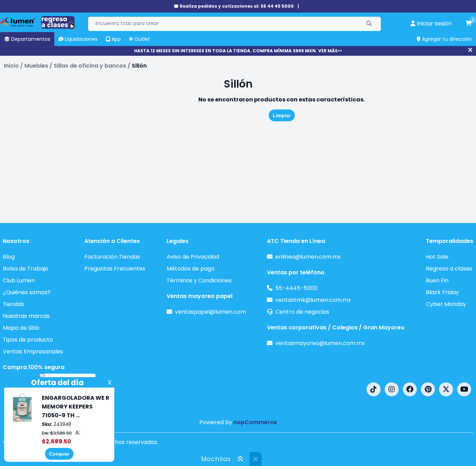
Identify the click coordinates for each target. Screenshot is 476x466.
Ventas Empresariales (33, 351)
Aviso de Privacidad (193, 257)
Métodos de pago (191, 269)
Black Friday (442, 292)
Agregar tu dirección (446, 39)
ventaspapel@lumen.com (210, 312)
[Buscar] (369, 24)
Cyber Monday (446, 304)
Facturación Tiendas (112, 257)
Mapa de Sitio (21, 328)
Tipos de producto (28, 340)
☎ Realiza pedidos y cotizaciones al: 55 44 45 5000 (234, 6)
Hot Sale (437, 257)
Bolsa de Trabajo (25, 269)
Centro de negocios (302, 312)
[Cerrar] (470, 50)
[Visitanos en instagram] (392, 389)
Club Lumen (19, 280)
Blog (9, 257)
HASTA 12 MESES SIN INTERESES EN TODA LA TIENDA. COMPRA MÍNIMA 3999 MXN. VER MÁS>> (238, 51)
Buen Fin (437, 280)
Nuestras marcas (26, 316)
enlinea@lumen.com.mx (308, 257)
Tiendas (13, 304)
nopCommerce (255, 422)
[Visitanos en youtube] (464, 389)
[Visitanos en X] (446, 389)
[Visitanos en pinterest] (428, 389)
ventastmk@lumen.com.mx (313, 300)
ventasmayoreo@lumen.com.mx (320, 343)
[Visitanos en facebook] (410, 389)
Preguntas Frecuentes (114, 269)
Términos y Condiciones (199, 280)
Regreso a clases (449, 269)
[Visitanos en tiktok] (374, 389)
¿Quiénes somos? (27, 292)
